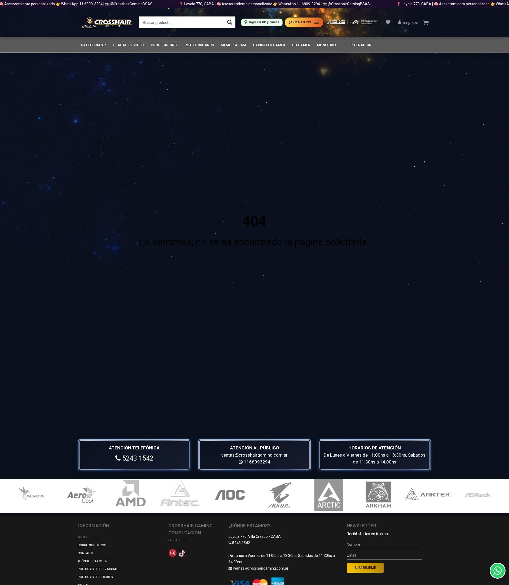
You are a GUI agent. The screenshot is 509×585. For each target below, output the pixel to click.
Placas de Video (128, 45)
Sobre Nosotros (92, 545)
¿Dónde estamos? (92, 561)
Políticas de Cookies (95, 577)
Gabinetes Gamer (269, 45)
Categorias (92, 45)
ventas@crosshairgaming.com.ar (254, 455)
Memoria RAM (233, 45)
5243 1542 (137, 458)
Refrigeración (358, 45)
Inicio (82, 537)
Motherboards (200, 45)
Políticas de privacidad (98, 569)
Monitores (327, 45)
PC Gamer (301, 45)
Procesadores (165, 45)
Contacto (86, 553)
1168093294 (256, 462)
